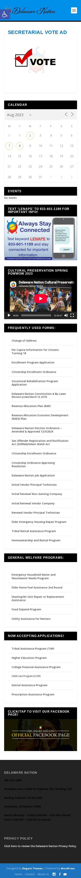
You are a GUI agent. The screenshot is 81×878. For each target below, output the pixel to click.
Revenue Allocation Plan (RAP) (31, 406)
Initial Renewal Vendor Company (33, 503)
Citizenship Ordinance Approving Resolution (33, 464)
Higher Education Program (29, 658)
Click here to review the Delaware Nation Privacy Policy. (40, 846)
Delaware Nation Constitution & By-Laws (39, 394)
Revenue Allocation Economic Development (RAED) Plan (40, 416)
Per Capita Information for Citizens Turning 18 (35, 351)
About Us (43, 874)
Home (18, 874)
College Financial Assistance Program (36, 667)
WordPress (68, 868)
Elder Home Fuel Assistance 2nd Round (37, 587)
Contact (30, 874)
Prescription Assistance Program (33, 694)
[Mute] (66, 315)
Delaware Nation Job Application (33, 475)
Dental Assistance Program (29, 685)
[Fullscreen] (72, 315)
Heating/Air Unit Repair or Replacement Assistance (38, 598)
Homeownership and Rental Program (36, 540)
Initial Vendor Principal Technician (34, 484)
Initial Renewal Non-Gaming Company (37, 494)
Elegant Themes (32, 868)
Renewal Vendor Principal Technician (36, 512)
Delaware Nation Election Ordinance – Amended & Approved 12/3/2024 (37, 429)
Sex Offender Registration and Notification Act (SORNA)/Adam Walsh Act (40, 442)
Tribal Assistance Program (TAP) (33, 648)
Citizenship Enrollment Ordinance (34, 372)
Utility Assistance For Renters (31, 619)
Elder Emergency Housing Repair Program (39, 522)
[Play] (9, 315)
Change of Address (24, 340)
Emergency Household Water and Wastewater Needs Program (34, 576)
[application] (40, 298)
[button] (5, 14)
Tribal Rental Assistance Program (34, 531)
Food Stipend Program (26, 609)
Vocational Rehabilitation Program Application (35, 382)
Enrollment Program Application (33, 362)
